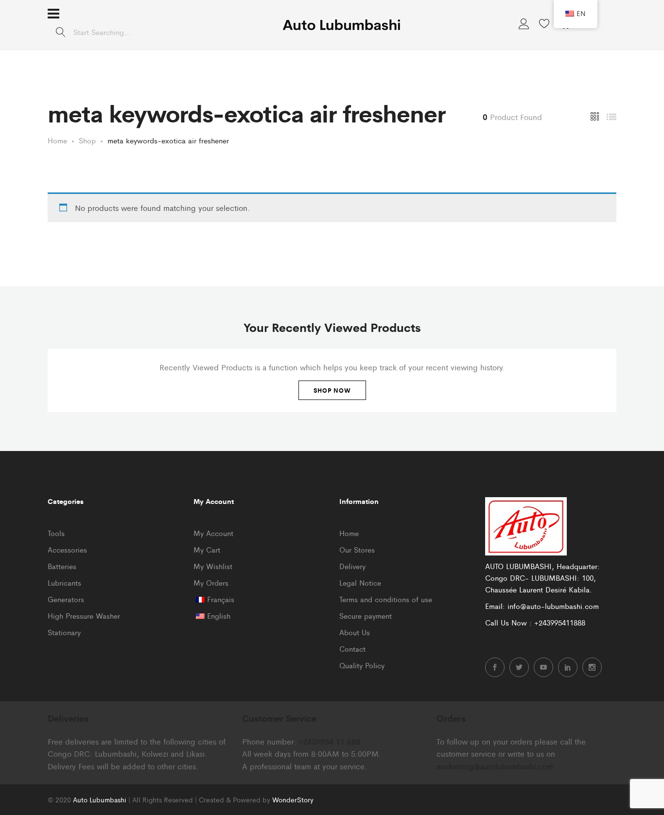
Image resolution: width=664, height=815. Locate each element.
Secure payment (365, 615)
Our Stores (357, 549)
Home (349, 533)
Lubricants (64, 582)
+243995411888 (559, 622)
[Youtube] (543, 667)
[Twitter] (519, 667)
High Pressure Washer (84, 615)
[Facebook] (495, 667)
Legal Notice (360, 582)
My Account (213, 533)
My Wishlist (212, 566)
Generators (66, 599)
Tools (56, 533)
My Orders (210, 582)
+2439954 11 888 (329, 741)
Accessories (67, 549)
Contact (352, 648)
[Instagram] (592, 667)
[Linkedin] (567, 667)
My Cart (206, 549)
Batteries (62, 566)
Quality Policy (361, 665)
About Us (354, 632)
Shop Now (332, 390)
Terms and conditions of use (385, 599)
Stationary (64, 632)
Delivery (352, 566)
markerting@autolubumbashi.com (495, 766)
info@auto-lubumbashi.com (553, 606)
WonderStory (293, 799)
